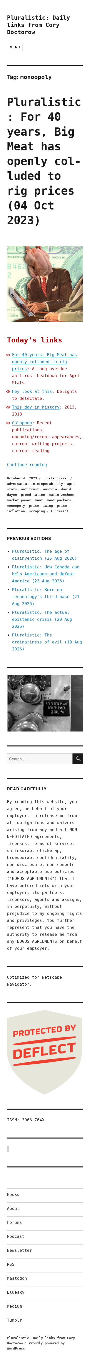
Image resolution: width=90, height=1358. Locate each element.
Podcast (15, 1236)
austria (50, 489)
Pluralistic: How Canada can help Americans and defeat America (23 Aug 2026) (46, 574)
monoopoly (16, 506)
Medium (14, 1306)
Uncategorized (55, 478)
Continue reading (27, 464)
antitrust (30, 489)
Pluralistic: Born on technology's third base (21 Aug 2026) (46, 596)
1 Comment (59, 511)
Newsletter (19, 1250)
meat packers (59, 500)
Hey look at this (32, 391)
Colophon (22, 422)
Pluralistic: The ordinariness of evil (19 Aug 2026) (47, 642)
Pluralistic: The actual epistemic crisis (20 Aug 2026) (42, 619)
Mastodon (17, 1278)
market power (19, 500)
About (13, 1208)
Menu (15, 47)
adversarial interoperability (35, 484)
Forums (14, 1222)
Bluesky (15, 1292)
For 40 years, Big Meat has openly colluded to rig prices (44, 361)
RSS (10, 1264)
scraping (37, 511)
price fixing (41, 506)
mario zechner (62, 495)
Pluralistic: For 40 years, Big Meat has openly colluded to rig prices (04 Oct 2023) (44, 161)
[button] (45, 703)
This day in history (36, 407)
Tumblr (14, 1320)
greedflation (33, 495)
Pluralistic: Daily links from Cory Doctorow (38, 24)
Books (13, 1194)
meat (39, 500)
